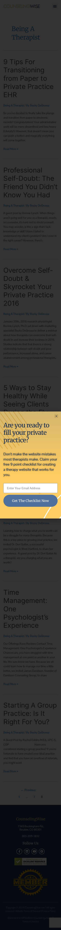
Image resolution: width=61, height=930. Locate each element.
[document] (30, 465)
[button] (56, 416)
